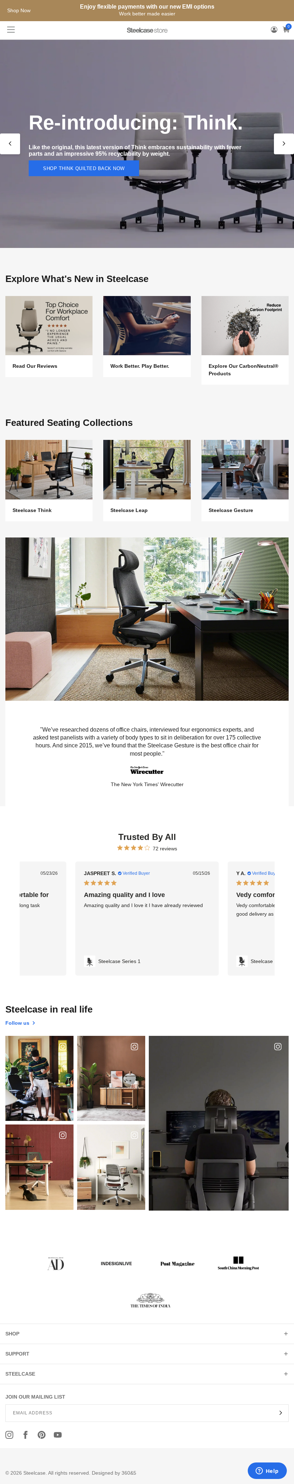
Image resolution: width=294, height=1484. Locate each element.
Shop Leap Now (64, 183)
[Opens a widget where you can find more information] (267, 1471)
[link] (147, 961)
